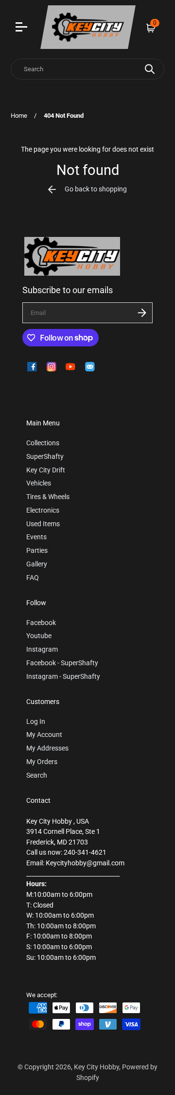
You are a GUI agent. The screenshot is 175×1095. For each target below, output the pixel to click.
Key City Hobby (96, 1067)
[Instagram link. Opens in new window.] (51, 366)
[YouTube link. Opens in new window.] (70, 366)
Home (19, 115)
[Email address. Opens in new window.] (90, 366)
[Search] (149, 69)
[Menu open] (23, 28)
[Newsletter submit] (142, 312)
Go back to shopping (96, 189)
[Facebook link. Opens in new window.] (32, 366)
